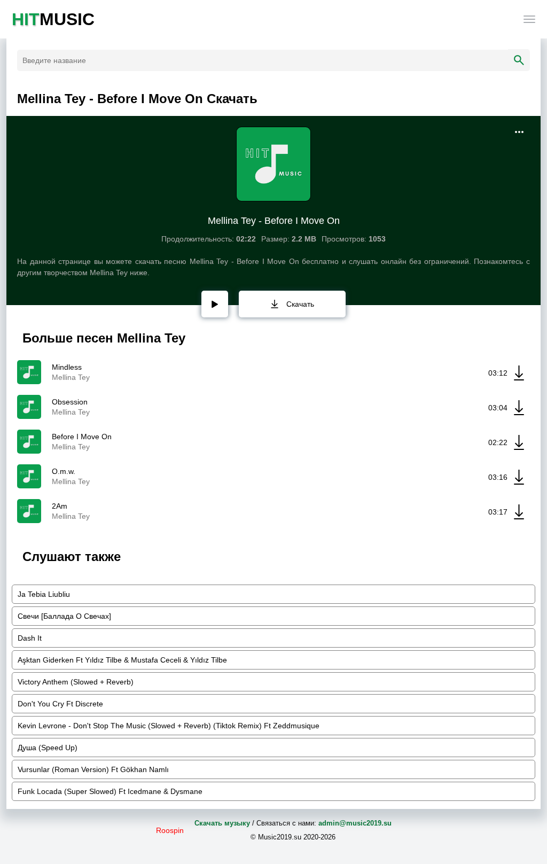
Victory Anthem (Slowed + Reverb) (76, 682)
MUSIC (53, 19)
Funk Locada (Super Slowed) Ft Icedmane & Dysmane (110, 791)
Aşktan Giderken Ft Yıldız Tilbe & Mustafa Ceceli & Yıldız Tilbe (122, 660)
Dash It (30, 638)
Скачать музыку (222, 823)
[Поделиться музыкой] (519, 132)
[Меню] (529, 19)
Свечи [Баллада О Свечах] (64, 616)
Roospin (170, 830)
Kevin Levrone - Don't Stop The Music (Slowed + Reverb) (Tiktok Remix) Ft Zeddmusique (168, 725)
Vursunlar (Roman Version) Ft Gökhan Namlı (93, 769)
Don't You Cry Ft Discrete (60, 703)
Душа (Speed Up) (47, 747)
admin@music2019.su (355, 823)
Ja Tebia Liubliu (44, 594)
